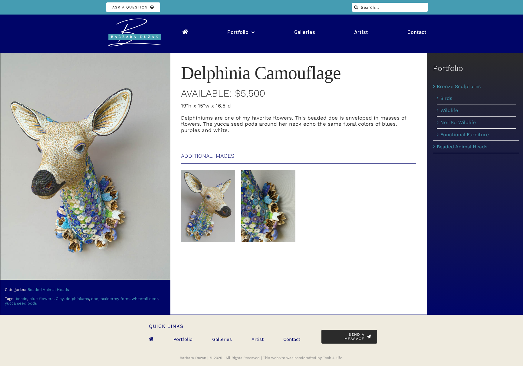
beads (21, 298)
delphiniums (77, 298)
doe (94, 298)
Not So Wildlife (458, 122)
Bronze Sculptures (459, 86)
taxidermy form (115, 298)
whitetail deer (145, 298)
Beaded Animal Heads (48, 289)
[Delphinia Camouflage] (208, 172)
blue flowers (41, 298)
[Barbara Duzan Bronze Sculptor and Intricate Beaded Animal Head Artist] (133, 19)
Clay (60, 298)
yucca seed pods (21, 303)
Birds (446, 98)
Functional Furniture (464, 134)
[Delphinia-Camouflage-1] (85, 55)
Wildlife (449, 110)
